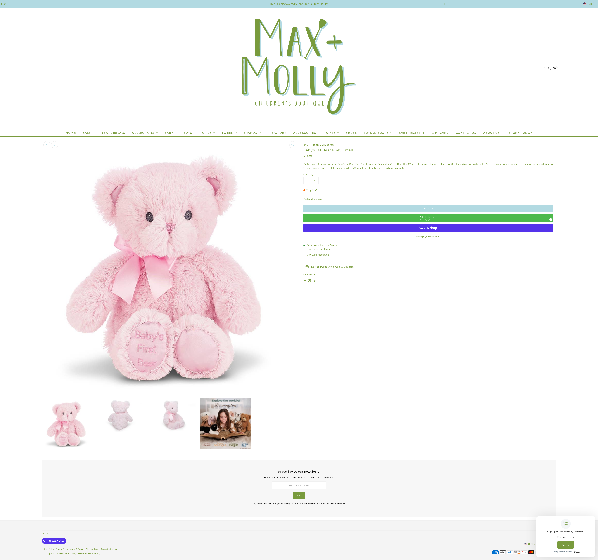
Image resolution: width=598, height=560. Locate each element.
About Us (491, 133)
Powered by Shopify (89, 553)
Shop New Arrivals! (299, 3)
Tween (228, 133)
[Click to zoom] (292, 144)
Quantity (308, 174)
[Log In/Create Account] (549, 68)
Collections (143, 133)
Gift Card (440, 133)
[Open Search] (544, 68)
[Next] (444, 3)
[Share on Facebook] (305, 280)
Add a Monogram (312, 199)
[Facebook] (1, 4)
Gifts (331, 133)
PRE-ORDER (276, 133)
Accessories (305, 133)
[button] (428, 218)
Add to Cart (428, 208)
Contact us (309, 274)
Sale (87, 133)
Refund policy (48, 549)
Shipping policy (93, 549)
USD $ (590, 3)
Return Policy (519, 133)
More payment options (428, 236)
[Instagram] (5, 4)
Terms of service (77, 549)
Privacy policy (62, 549)
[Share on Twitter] (310, 280)
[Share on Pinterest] (315, 280)
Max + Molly (69, 553)
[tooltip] (550, 219)
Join (299, 495)
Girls (207, 133)
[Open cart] (554, 68)
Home (71, 133)
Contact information (110, 549)
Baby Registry (412, 133)
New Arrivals (113, 133)
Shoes (351, 133)
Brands (250, 133)
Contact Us (466, 133)
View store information (318, 255)
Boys (188, 133)
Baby (169, 133)
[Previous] (153, 3)
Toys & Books (377, 133)
